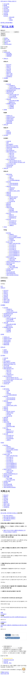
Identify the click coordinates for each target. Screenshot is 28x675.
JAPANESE (9, 54)
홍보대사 (8, 205)
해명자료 (8, 72)
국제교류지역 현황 (14, 100)
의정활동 (5, 78)
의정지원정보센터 (11, 273)
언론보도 (8, 70)
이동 (21, 647)
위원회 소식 (9, 115)
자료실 (5, 226)
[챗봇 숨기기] (25, 667)
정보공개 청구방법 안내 (12, 147)
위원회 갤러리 (9, 120)
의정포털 (5, 14)
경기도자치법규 (13, 236)
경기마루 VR (12, 222)
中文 (10, 18)
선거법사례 (12, 240)
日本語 (11, 20)
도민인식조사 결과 (11, 163)
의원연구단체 (9, 93)
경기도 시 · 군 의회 (8, 651)
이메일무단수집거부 (8, 659)
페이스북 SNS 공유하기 (9, 517)
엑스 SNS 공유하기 (8, 515)
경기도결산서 (12, 249)
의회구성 (8, 192)
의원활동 (11, 106)
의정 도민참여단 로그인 (15, 160)
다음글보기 (3, 622)
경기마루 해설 (12, 223)
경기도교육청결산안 (14, 252)
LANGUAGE (6, 52)
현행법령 (11, 239)
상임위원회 (9, 121)
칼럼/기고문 (9, 73)
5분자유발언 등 (10, 91)
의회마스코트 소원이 (14, 190)
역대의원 (8, 133)
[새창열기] (5, 38)
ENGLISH (11, 17)
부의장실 (8, 181)
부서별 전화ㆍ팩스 (18, 667)
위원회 (5, 109)
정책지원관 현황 (13, 211)
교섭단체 (8, 195)
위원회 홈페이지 (7, 646)
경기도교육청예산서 (14, 254)
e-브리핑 (5, 13)
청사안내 (8, 213)
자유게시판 (9, 166)
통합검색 (3, 30)
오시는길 (5, 661)
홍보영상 (8, 204)
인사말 (11, 175)
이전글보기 (3, 614)
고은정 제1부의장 (13, 183)
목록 (2, 612)
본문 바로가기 (4, 1)
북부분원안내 (12, 217)
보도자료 (8, 69)
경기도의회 (6, 4)
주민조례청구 (9, 144)
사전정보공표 (9, 165)
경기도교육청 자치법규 (15, 237)
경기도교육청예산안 (14, 251)
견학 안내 (11, 154)
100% (6, 22)
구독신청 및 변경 (13, 267)
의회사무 (11, 108)
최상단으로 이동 (5, 673)
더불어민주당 (12, 198)
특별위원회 (9, 123)
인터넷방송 (6, 7)
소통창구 (11, 225)
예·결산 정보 (9, 242)
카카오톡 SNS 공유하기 (9, 518)
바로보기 (10, 531)
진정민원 (8, 141)
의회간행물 (9, 264)
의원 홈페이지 (7, 649)
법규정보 (8, 233)
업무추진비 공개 (10, 263)
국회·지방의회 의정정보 (12, 275)
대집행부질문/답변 (11, 90)
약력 (10, 177)
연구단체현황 (12, 96)
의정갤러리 (9, 76)
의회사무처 (9, 207)
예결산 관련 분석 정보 (14, 243)
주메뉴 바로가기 (12, 1)
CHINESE (8, 56)
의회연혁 (8, 202)
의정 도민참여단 (10, 159)
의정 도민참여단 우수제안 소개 (17, 162)
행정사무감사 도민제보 (12, 145)
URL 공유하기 (7, 520)
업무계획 (11, 210)
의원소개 (5, 124)
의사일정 (8, 84)
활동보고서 (12, 102)
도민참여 (5, 135)
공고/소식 (8, 64)
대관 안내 (11, 156)
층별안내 (11, 214)
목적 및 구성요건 (13, 196)
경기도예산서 (12, 248)
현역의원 (8, 132)
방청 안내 (11, 153)
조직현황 (11, 208)
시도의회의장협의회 (14, 180)
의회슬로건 (12, 187)
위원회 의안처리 (10, 117)
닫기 (2, 286)
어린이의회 (6, 10)
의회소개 (5, 168)
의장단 (8, 130)
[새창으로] (6, 39)
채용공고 (8, 66)
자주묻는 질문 (9, 269)
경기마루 (8, 219)
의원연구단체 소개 (14, 94)
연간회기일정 (12, 87)
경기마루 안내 (12, 220)
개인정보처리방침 (8, 658)
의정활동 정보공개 (11, 103)
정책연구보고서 (13, 97)
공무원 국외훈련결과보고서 (13, 261)
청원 (7, 142)
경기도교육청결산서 (14, 255)
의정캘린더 (12, 85)
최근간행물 (12, 266)
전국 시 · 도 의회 (7, 653)
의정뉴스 (8, 67)
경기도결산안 (12, 246)
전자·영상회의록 (10, 272)
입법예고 (11, 234)
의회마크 (11, 189)
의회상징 (8, 186)
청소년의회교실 (10, 150)
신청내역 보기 (12, 157)
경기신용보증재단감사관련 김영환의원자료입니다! (13, 617)
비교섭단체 (12, 201)
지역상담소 (6, 11)
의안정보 (5, 8)
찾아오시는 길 (12, 216)
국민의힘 (11, 199)
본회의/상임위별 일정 (14, 88)
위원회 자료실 (9, 118)
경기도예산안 (12, 245)
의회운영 (11, 105)
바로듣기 (14, 531)
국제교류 (8, 99)
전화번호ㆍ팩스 (7, 662)
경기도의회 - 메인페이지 (7, 513)
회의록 (5, 5)
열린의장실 (9, 174)
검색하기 (16, 32)
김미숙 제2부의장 (13, 184)
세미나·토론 (9, 75)
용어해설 (8, 270)
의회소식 (5, 58)
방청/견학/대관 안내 (11, 151)
